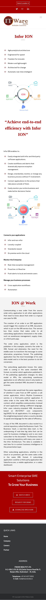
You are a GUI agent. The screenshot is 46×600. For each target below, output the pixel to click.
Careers (6, 545)
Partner (6, 550)
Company (7, 541)
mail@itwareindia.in (25, 579)
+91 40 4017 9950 (27, 576)
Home (6, 536)
